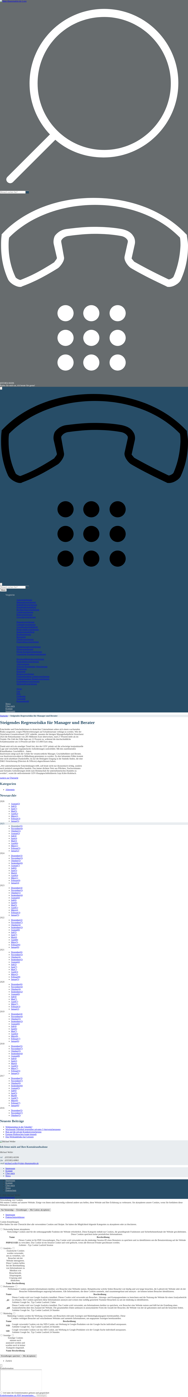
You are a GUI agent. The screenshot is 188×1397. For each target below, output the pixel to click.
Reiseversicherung (24, 615)
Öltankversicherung (25, 639)
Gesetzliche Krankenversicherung (31, 654)
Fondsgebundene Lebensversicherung (33, 676)
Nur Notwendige (7, 1210)
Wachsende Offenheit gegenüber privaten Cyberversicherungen (33, 1129)
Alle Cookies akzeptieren (40, 1210)
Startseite (4, 716)
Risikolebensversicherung (28, 662)
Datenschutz (11, 1190)
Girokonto (21, 696)
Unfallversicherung (25, 612)
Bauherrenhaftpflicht (25, 632)
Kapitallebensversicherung (28, 681)
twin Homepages (7, 1197)
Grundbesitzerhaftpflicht (27, 627)
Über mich (10, 706)
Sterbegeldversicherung (27, 684)
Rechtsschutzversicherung (28, 610)
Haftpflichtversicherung (27, 605)
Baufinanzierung (24, 634)
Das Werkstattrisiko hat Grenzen (20, 1137)
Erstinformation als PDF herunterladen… (18, 1395)
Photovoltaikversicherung (28, 629)
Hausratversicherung (25, 622)
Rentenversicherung (25, 674)
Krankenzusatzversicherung (29, 647)
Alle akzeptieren (29, 1356)
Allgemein (10, 789)
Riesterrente (22, 669)
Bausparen (21, 637)
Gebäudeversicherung (26, 624)
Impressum (10, 711)
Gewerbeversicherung (26, 617)
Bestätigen (41, 1396)
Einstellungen (21, 1210)
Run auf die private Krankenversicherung (23, 1132)
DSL (19, 694)
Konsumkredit (23, 701)
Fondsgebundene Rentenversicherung (33, 679)
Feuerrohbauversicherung (28, 642)
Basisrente (21, 671)
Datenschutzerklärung (15, 1217)
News (8, 704)
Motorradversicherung (26, 602)
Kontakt (9, 709)
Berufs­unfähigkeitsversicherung (30, 659)
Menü (3, 590)
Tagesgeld (21, 699)
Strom (19, 689)
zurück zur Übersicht (9, 778)
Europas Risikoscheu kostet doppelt (21, 1134)
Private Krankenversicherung (29, 652)
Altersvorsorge (23, 664)
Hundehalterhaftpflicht (26, 607)
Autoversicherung (24, 600)
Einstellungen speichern (10, 1356)
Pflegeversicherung (25, 649)
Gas (18, 691)
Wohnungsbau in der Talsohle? (19, 1127)
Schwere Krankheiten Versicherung (32, 666)
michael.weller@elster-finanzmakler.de (22, 1163)
